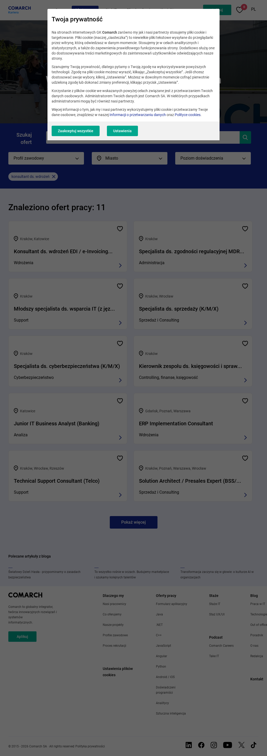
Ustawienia (122, 131)
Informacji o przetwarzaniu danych (138, 115)
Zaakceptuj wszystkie (75, 131)
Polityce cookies (188, 115)
